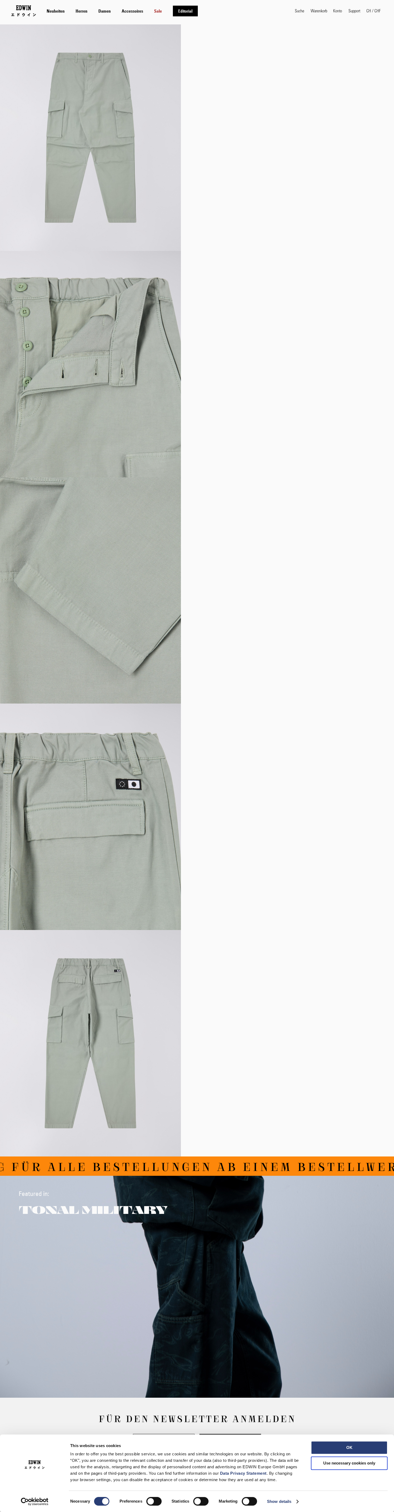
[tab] (165, 11)
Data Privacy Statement (243, 1473)
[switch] (154, 1502)
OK (349, 1447)
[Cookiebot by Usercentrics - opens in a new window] (34, 1502)
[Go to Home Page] (23, 10)
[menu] (122, 11)
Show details (279, 1501)
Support (354, 10)
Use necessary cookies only (349, 1463)
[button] (373, 11)
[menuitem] (56, 11)
